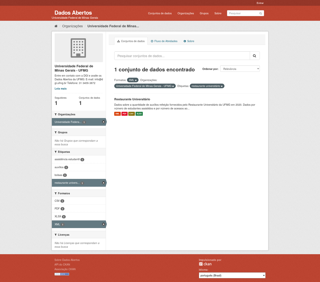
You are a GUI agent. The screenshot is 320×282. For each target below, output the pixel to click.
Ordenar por (210, 69)
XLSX (139, 113)
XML (117, 113)
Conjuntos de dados (160, 13)
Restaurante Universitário (132, 99)
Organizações (186, 13)
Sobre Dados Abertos (67, 260)
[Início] (56, 25)
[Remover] (136, 80)
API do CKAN (62, 264)
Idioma (203, 269)
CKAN (205, 264)
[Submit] (260, 12)
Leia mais (61, 88)
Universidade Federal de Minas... (113, 26)
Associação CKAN (65, 269)
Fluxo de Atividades (165, 41)
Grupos (204, 13)
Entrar (260, 3)
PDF (124, 113)
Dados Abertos (73, 12)
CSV (131, 113)
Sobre (217, 13)
